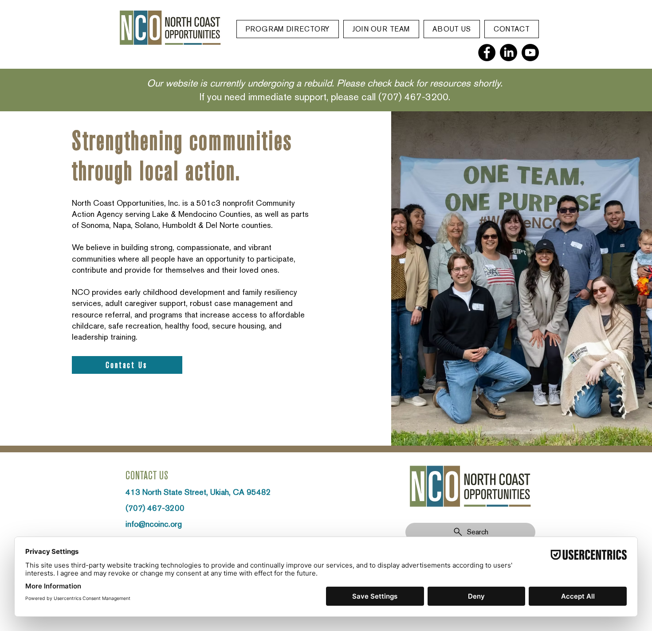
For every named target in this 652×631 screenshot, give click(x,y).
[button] (287, 29)
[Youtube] (530, 52)
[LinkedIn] (508, 52)
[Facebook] (486, 52)
